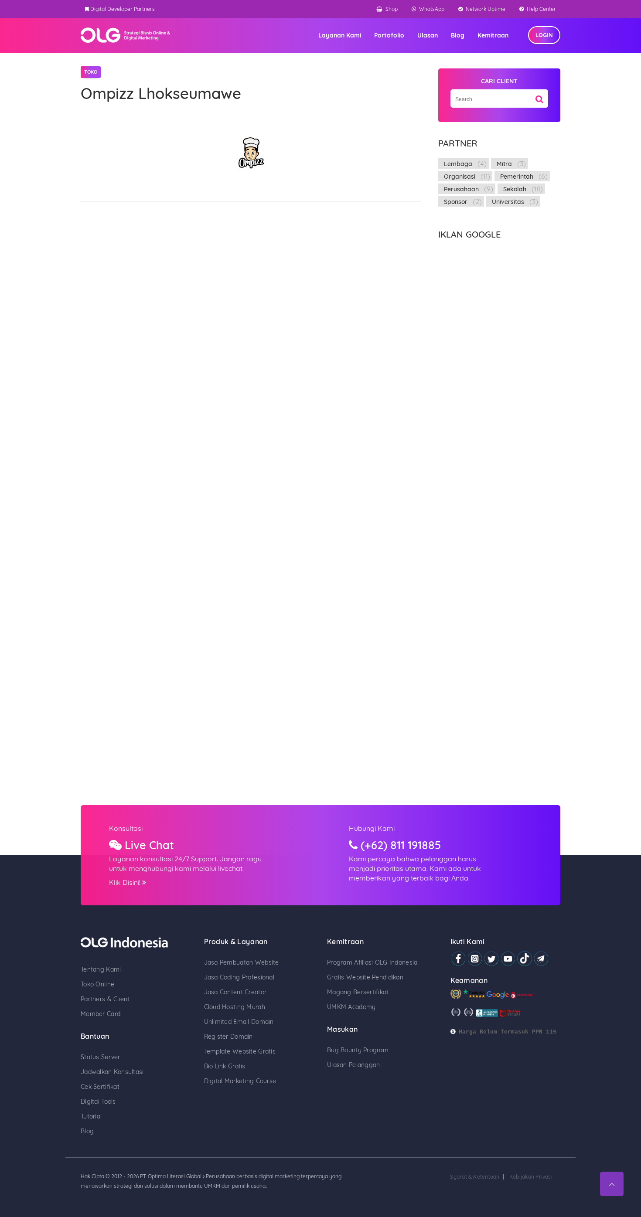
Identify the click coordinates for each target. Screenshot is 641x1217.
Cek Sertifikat (100, 1087)
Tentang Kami (101, 969)
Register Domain (228, 1036)
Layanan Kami (339, 35)
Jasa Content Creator (235, 992)
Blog (457, 35)
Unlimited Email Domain (239, 1022)
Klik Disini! (125, 882)
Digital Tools (98, 1101)
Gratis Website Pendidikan (365, 977)
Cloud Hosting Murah (234, 1007)
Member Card (100, 1014)
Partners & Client (105, 999)
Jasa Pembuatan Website (241, 962)
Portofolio (389, 35)
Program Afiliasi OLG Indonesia (372, 962)
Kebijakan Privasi (530, 1176)
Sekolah (514, 189)
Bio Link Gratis (224, 1066)
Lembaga (458, 164)
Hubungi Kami (372, 828)
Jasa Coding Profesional (239, 977)
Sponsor (455, 202)
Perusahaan (461, 189)
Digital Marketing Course (240, 1081)
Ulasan (427, 35)
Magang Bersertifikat (358, 992)
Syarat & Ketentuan (474, 1176)
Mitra (504, 164)
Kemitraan (492, 35)
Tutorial (91, 1116)
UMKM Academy (351, 1007)
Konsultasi (126, 828)
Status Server (100, 1057)
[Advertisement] (499, 373)
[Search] (539, 95)
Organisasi (459, 176)
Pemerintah (516, 176)
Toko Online (97, 984)
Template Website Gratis (240, 1051)
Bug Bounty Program (358, 1050)
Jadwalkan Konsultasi (112, 1072)
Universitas (508, 202)
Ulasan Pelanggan (353, 1065)
